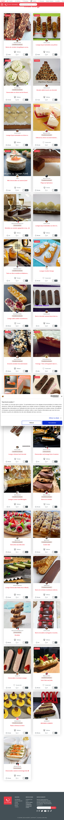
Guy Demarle (17, 799)
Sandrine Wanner (17, 359)
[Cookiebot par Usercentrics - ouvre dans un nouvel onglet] (52, 396)
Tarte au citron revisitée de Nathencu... (17, 273)
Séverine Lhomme (46, 178)
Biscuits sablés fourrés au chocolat (47, 90)
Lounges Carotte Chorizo (46, 271)
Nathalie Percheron (17, 268)
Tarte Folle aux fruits (47, 680)
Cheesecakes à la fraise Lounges (17, 678)
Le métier (57, 1)
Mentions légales (29, 802)
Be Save (18, 1)
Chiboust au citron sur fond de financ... (47, 137)
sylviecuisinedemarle (17, 585)
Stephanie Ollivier (46, 133)
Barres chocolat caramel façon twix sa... (46, 316)
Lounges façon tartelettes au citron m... (17, 135)
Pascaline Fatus (17, 87)
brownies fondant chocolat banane (17, 364)
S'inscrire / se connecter (23, 817)
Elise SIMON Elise (17, 42)
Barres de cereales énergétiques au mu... (17, 47)
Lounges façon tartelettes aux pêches (46, 45)
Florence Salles (17, 449)
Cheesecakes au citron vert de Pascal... (17, 92)
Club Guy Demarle (18, 800)
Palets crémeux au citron (17, 725)
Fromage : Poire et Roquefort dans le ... (47, 364)
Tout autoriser (52, 422)
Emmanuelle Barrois (47, 359)
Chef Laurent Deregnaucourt (17, 223)
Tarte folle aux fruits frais (17, 545)
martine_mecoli (46, 42)
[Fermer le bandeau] (61, 396)
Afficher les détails (54, 418)
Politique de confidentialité (29, 804)
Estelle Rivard (46, 585)
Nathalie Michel (17, 721)
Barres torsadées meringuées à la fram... (46, 633)
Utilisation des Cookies (29, 807)
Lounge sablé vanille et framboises (17, 318)
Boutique (26, 1)
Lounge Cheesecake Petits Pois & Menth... (17, 587)
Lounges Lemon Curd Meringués (17, 499)
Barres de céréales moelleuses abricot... (46, 590)
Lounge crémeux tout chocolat (17, 454)
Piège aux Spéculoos (47, 183)
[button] (2, 4)
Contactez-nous (29, 799)
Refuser (32, 422)
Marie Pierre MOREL (17, 314)
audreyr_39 (17, 675)
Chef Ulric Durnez (46, 449)
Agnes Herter (17, 540)
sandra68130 (46, 721)
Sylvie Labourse (17, 494)
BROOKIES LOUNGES (47, 723)
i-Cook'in (11, 1)
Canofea (34, 1)
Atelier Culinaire (49, 1)
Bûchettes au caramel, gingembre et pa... (16, 228)
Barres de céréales (46, 499)
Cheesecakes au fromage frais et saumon (47, 454)
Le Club (3, 1)
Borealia (42, 1)
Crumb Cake (46, 545)
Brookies (17, 635)
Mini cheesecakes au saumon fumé (17, 180)
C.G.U (27, 800)
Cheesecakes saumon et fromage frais (16, 771)
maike (17, 178)
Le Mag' (16, 802)
